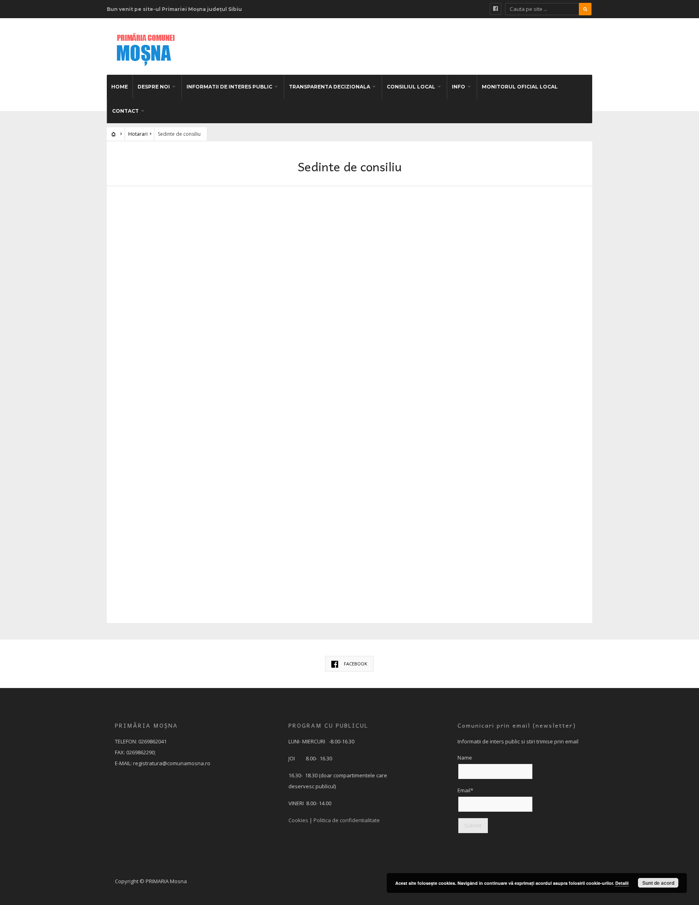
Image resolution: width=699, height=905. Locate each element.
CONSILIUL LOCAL (411, 87)
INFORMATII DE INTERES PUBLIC (229, 87)
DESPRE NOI (154, 87)
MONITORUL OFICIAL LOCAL (520, 87)
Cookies (298, 820)
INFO (458, 87)
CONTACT (125, 111)
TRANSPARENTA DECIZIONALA (329, 87)
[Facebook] (495, 9)
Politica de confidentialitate (346, 820)
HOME (119, 87)
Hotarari (138, 133)
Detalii (622, 883)
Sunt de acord (658, 882)
